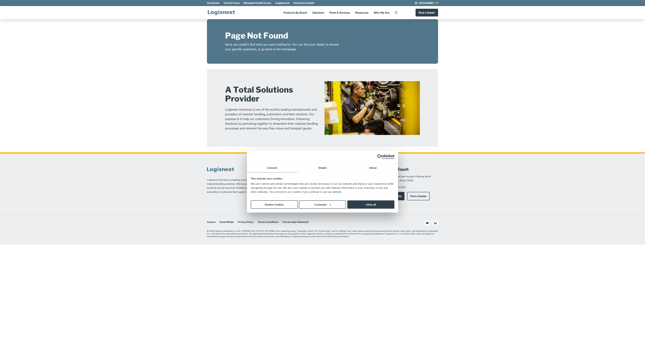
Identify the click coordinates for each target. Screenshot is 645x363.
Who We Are (382, 12)
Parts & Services (340, 12)
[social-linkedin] (435, 223)
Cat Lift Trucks (232, 3)
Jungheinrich (282, 3)
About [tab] (373, 167)
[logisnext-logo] (221, 12)
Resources (361, 12)
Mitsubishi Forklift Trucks (257, 3)
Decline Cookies (274, 204)
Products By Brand (295, 12)
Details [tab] (322, 167)
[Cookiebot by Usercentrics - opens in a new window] (379, 156)
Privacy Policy (246, 221)
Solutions (318, 12)
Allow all (371, 204)
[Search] (396, 12)
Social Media (227, 221)
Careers (211, 221)
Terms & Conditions (268, 221)
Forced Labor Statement (296, 221)
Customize (320, 204)
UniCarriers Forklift (303, 3)
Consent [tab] (272, 167)
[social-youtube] (427, 223)
